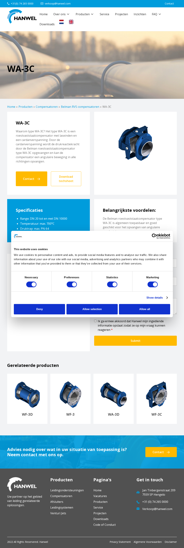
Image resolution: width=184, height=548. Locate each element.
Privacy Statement (120, 542)
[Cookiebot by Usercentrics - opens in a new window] (154, 236)
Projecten (121, 14)
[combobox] (62, 22)
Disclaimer (171, 542)
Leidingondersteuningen (67, 490)
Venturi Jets (58, 513)
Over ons (59, 14)
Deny (39, 309)
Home (44, 14)
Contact (169, 3)
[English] (72, 22)
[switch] (72, 284)
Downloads (47, 24)
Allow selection (92, 309)
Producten (26, 107)
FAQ (154, 14)
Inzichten (140, 14)
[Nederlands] (62, 22)
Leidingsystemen (61, 507)
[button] (61, 14)
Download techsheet (66, 179)
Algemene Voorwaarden (148, 542)
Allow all (144, 309)
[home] (22, 19)
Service (104, 14)
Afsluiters (56, 502)
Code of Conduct (104, 525)
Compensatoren (47, 107)
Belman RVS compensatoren (80, 107)
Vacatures (100, 496)
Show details (154, 297)
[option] (72, 22)
